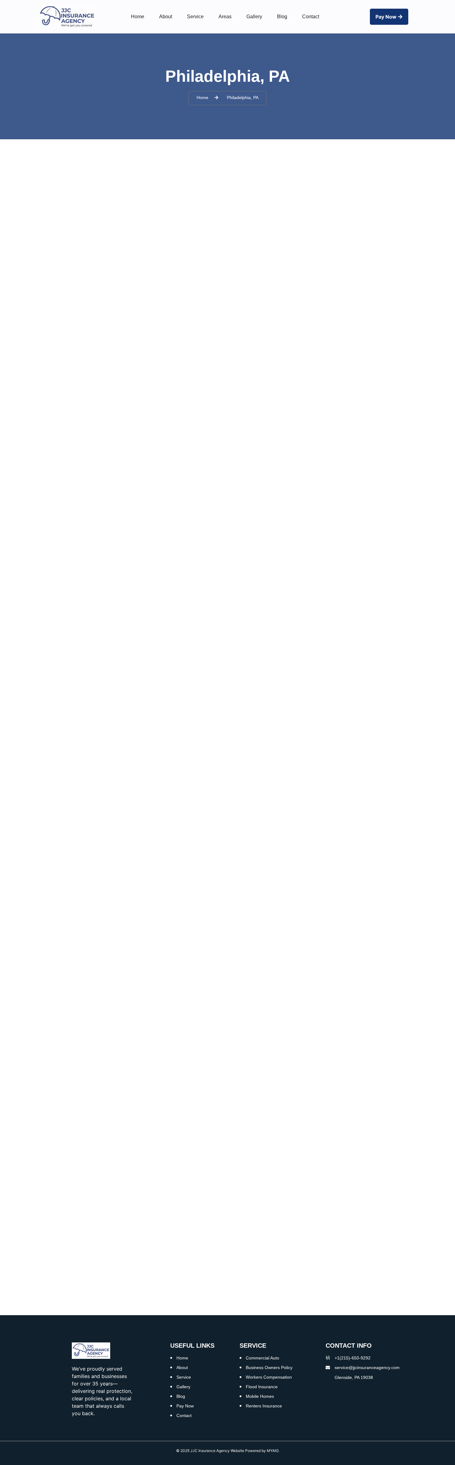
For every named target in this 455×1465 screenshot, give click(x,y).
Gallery (254, 16)
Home (137, 16)
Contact (310, 16)
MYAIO (272, 1450)
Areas (225, 16)
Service (195, 16)
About (165, 16)
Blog (282, 16)
